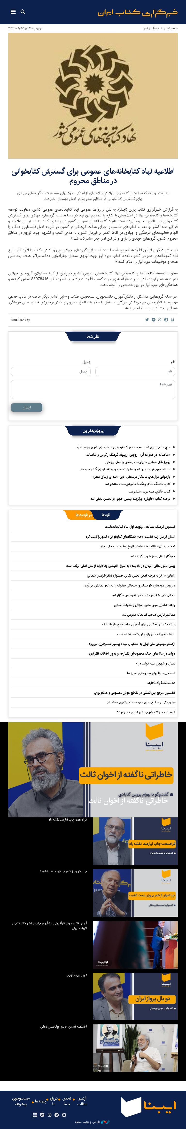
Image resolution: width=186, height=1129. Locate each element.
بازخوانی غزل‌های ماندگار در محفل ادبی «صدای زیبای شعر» (131, 476)
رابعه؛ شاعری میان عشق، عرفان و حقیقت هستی (144, 605)
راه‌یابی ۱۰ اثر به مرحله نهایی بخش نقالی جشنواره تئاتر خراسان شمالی (131, 575)
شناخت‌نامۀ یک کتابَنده (160, 683)
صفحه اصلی (171, 28)
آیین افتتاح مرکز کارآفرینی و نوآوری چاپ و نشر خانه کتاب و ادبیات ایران (49, 926)
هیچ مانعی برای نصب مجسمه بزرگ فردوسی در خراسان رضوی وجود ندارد (123, 447)
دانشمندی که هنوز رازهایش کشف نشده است (146, 634)
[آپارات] (64, 1115)
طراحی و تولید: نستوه (87, 1122)
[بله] (42, 1115)
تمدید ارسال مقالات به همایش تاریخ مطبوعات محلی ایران (137, 546)
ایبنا (138, 13)
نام (173, 362)
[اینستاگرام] (49, 1115)
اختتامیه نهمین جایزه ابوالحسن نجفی (63, 1026)
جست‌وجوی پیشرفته (21, 1101)
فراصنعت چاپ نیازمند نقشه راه (68, 819)
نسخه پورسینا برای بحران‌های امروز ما (151, 673)
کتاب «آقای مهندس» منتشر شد (149, 491)
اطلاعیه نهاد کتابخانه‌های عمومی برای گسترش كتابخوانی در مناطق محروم (93, 176)
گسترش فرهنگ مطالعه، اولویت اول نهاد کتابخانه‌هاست (140, 526)
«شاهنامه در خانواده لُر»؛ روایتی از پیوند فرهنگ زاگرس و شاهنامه (128, 454)
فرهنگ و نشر (151, 28)
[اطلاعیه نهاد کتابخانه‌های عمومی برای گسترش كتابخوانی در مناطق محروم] (93, 96)
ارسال (27, 407)
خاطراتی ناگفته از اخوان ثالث (128, 801)
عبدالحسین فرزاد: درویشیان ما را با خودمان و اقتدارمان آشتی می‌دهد (125, 469)
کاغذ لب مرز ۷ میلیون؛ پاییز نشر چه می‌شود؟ (146, 712)
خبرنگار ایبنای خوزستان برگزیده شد (152, 556)
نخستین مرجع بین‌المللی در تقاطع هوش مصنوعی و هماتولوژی (134, 692)
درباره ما (54, 1101)
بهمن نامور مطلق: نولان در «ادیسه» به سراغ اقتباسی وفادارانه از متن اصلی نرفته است (120, 566)
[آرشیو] (35, 1115)
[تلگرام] (57, 1115)
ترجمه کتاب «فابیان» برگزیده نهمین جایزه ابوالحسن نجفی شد (130, 498)
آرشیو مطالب (82, 1101)
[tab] (106, 515)
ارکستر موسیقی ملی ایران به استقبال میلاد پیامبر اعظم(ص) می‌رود (132, 644)
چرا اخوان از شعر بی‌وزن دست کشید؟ (63, 871)
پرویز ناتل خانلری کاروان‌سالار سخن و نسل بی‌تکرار (137, 462)
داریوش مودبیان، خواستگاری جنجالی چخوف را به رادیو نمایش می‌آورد (130, 585)
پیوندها (40, 1101)
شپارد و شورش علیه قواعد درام (155, 663)
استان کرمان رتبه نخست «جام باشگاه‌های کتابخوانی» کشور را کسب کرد (130, 536)
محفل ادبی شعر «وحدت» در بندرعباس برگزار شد (143, 595)
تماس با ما (66, 1101)
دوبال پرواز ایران (76, 975)
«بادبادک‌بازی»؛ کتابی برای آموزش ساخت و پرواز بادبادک (138, 624)
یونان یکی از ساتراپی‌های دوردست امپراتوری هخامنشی (140, 702)
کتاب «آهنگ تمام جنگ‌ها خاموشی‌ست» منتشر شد (137, 484)
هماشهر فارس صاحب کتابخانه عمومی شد (148, 614)
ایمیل (87, 362)
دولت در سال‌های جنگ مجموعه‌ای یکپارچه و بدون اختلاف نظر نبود (132, 653)
